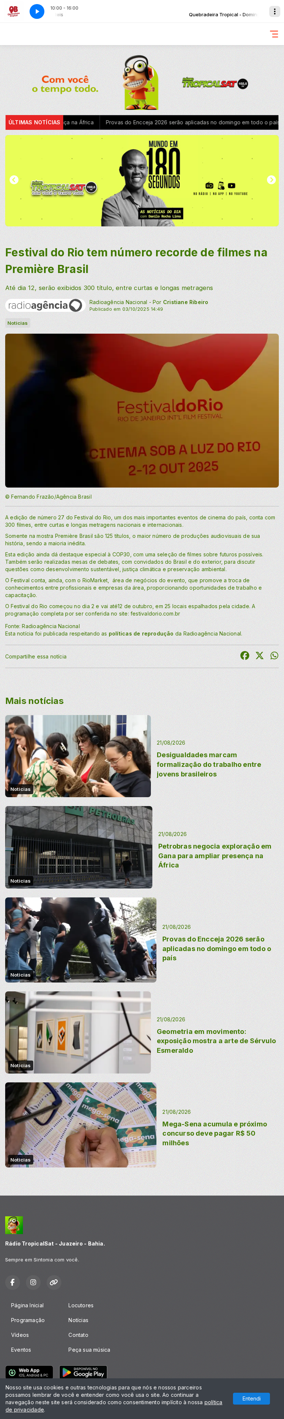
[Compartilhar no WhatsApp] (274, 656)
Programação (28, 1320)
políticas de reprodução (141, 633)
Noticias (17, 323)
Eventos (21, 1349)
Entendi (252, 1398)
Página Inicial (27, 1305)
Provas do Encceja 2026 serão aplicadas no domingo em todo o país (139, 122)
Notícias (78, 1320)
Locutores (81, 1305)
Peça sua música (89, 1349)
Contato (78, 1335)
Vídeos (20, 1335)
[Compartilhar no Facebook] (244, 656)
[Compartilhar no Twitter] (259, 656)
